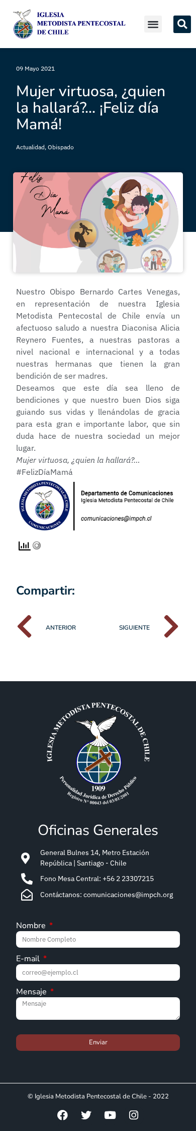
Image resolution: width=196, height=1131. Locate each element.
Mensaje (32, 992)
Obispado (61, 147)
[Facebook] (62, 1115)
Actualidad (30, 147)
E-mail (29, 959)
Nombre (32, 926)
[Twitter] (86, 1115)
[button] (153, 24)
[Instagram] (133, 1115)
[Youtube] (110, 1115)
